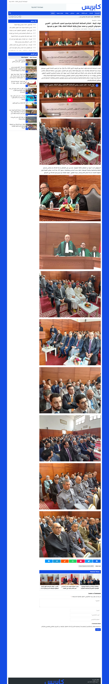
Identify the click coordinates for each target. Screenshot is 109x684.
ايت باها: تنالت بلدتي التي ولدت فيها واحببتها (18, 118)
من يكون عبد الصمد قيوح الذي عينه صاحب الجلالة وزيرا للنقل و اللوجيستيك (17, 90)
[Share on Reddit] (64, 561)
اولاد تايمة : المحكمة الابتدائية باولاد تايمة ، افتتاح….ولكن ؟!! (18, 82)
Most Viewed (33, 57)
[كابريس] (83, 7)
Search (10, 13)
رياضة (66, 13)
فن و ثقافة (84, 13)
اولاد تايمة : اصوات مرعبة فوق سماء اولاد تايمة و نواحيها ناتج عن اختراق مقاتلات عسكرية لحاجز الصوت (17, 76)
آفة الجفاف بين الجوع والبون (18, 103)
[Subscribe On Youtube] (17, 17)
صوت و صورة (60, 13)
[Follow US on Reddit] (20, 17)
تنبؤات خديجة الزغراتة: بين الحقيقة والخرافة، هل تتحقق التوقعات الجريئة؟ (17, 126)
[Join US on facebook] (9, 17)
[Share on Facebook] (96, 561)
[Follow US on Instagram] (12, 17)
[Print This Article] (48, 561)
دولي (78, 13)
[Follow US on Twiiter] (14, 17)
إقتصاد (91, 13)
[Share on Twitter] (88, 561)
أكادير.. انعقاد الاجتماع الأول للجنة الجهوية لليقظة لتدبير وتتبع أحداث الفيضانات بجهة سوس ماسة (50, 588)
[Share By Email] (80, 561)
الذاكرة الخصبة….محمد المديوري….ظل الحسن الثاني (18, 61)
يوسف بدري (98, 29)
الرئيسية (97, 13)
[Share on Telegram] (56, 561)
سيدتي (72, 13)
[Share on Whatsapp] (72, 561)
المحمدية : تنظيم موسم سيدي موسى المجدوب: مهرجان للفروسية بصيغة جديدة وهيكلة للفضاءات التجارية (17, 69)
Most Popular (24, 57)
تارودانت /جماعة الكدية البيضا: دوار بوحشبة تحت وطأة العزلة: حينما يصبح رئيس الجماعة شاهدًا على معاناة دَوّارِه (17, 112)
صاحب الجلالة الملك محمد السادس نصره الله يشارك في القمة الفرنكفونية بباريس (70, 588)
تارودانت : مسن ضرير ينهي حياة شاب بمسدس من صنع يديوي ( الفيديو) (18, 97)
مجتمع (52, 13)
